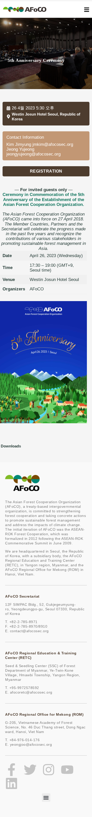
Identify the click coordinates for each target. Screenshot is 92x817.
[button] (46, 171)
